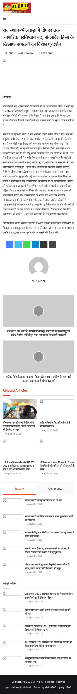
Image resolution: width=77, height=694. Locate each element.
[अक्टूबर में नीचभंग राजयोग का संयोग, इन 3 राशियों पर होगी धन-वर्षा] (12, 663)
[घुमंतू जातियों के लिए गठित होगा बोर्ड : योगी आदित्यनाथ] (57, 409)
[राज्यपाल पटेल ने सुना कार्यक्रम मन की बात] (12, 505)
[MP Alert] (17, 8)
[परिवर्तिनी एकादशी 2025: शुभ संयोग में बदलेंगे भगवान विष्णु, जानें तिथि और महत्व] (12, 631)
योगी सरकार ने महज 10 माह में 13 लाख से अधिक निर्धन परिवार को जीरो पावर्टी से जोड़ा (57, 466)
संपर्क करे (27, 687)
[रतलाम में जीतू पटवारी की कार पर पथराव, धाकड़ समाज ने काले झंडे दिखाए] (12, 537)
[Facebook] (9, 244)
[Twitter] (18, 244)
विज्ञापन (37, 687)
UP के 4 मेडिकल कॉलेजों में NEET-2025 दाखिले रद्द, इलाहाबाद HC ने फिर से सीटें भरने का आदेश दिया (19, 466)
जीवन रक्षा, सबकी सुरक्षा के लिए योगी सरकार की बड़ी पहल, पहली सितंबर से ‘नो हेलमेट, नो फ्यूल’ (19, 426)
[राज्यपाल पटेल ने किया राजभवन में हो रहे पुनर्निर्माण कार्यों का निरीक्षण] (12, 521)
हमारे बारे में (16, 687)
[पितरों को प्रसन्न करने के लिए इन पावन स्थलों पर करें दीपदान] (12, 615)
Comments (55, 488)
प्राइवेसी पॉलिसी (49, 687)
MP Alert (9, 52)
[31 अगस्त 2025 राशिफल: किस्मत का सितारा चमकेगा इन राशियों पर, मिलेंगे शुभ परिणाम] (12, 599)
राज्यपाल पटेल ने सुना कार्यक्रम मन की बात (43, 500)
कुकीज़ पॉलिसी (65, 687)
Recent (19, 488)
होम (7, 687)
